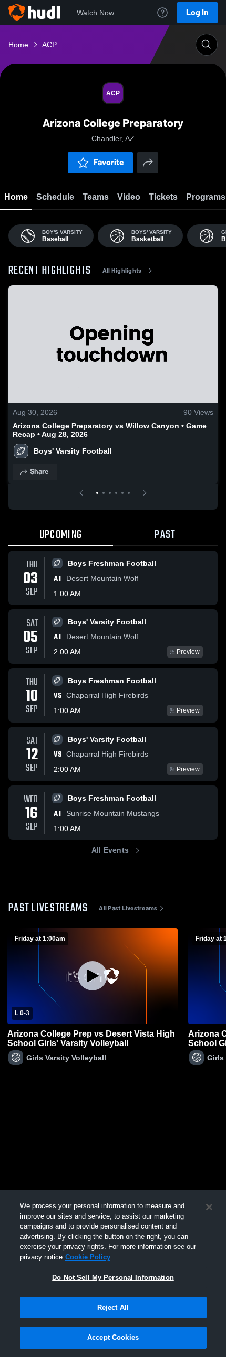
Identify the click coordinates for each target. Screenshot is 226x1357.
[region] (113, 1273)
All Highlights (122, 270)
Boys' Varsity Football (74, 451)
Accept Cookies (113, 1337)
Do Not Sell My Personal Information (113, 1277)
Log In (197, 12)
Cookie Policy (87, 1257)
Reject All (113, 1307)
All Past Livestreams (128, 908)
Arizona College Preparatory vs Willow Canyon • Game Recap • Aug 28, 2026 (110, 430)
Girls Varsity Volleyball (66, 1057)
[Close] (209, 1207)
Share (39, 472)
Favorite (109, 162)
